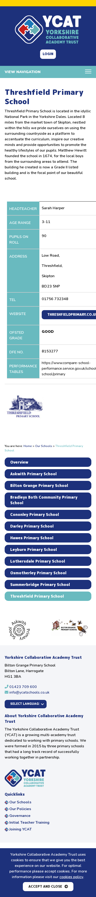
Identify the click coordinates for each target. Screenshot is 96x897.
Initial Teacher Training (29, 822)
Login (48, 54)
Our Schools (43, 446)
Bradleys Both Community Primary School (43, 500)
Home (28, 446)
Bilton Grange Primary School (39, 485)
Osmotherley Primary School (38, 572)
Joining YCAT (20, 829)
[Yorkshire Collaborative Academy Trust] (48, 29)
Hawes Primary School (31, 537)
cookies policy (71, 876)
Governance (20, 815)
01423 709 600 (22, 686)
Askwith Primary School (33, 473)
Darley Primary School (32, 526)
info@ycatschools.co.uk (28, 692)
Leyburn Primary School (33, 549)
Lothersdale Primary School (37, 561)
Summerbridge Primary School (40, 584)
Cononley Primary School (34, 514)
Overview (19, 462)
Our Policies (20, 809)
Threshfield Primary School (37, 596)
